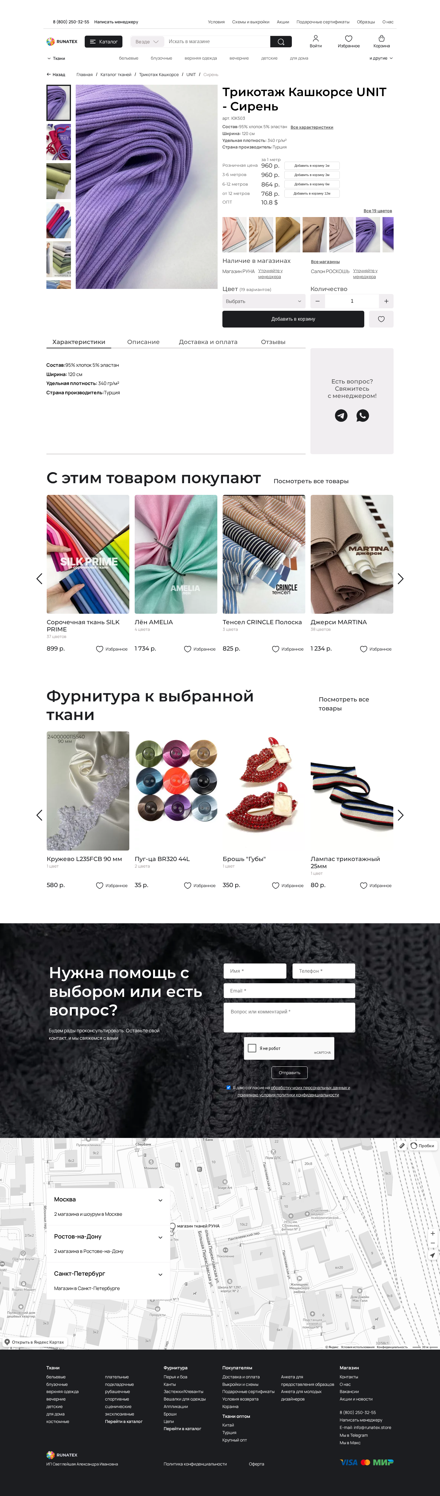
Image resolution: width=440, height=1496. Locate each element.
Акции (283, 22)
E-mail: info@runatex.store (365, 1427)
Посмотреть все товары (311, 481)
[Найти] (281, 41)
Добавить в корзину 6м (312, 184)
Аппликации (176, 1406)
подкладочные (119, 1384)
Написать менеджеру (116, 22)
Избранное (349, 45)
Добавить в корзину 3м (312, 175)
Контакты (349, 1377)
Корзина (382, 45)
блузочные (161, 58)
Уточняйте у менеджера (270, 273)
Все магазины (325, 261)
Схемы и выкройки (250, 22)
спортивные (117, 1399)
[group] (88, 574)
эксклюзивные (119, 1414)
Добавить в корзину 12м (312, 193)
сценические (118, 1406)
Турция (229, 1432)
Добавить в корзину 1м (312, 165)
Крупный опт (234, 1440)
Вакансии (349, 1391)
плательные (117, 1377)
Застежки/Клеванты (183, 1391)
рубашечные (117, 1391)
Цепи (169, 1421)
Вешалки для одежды (185, 1399)
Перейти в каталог (124, 1421)
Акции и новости (356, 1399)
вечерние (239, 58)
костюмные (57, 1421)
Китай (228, 1425)
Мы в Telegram (354, 1435)
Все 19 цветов (378, 210)
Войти (316, 45)
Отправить (289, 1072)
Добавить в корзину (293, 319)
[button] (40, 578)
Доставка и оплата (241, 1377)
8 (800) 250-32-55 (71, 22)
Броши (170, 1414)
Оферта (256, 1464)
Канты (170, 1384)
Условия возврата (240, 1399)
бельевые (128, 58)
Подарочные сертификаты (323, 22)
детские (269, 58)
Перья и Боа (175, 1377)
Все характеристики (312, 127)
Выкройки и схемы (240, 1384)
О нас (345, 1384)
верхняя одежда (201, 58)
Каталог (108, 41)
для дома (299, 58)
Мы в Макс (350, 1442)
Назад (59, 74)
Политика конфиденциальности (195, 1464)
